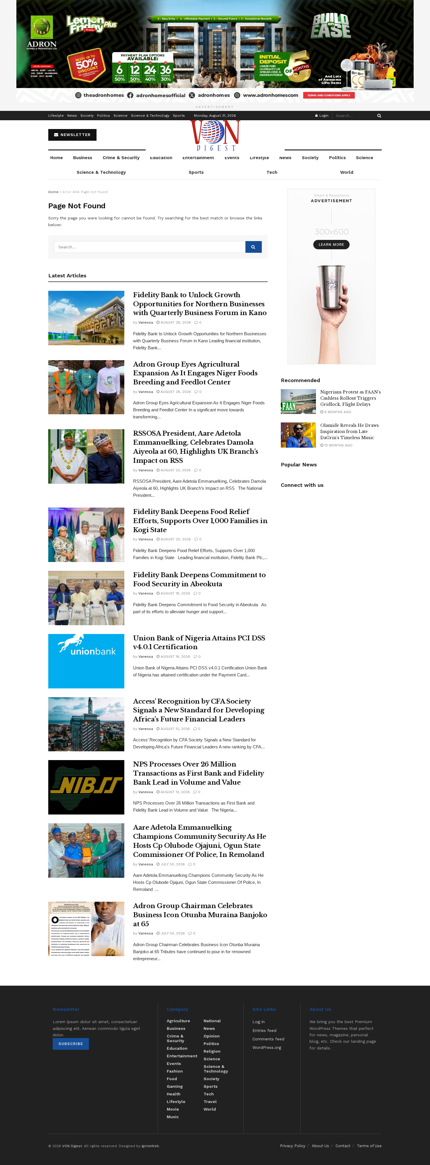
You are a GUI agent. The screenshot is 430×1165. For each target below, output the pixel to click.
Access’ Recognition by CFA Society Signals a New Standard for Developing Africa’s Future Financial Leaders (198, 710)
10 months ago (337, 445)
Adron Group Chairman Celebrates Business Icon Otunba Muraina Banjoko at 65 (200, 915)
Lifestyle (56, 116)
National (212, 1020)
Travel (210, 1101)
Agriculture (178, 1020)
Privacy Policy (292, 1146)
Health (173, 1094)
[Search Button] (378, 115)
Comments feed (268, 1039)
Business (82, 157)
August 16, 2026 (174, 656)
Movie (173, 1109)
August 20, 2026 (175, 539)
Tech (52, 125)
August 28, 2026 (175, 322)
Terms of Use (369, 1146)
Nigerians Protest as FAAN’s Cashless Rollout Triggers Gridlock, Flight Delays (350, 398)
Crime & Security (121, 157)
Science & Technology (150, 116)
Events (232, 157)
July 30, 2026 (172, 864)
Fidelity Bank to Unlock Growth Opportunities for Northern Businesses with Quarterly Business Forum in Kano (200, 304)
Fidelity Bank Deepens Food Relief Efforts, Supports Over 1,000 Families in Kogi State (200, 521)
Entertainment (198, 157)
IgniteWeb (150, 1146)
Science (120, 116)
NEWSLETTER (75, 135)
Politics (103, 116)
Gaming (175, 1086)
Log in (258, 1021)
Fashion (175, 1071)
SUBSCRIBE (71, 1044)
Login (323, 116)
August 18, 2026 (174, 593)
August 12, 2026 (174, 729)
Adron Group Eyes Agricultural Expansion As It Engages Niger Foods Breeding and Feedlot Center (195, 373)
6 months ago (337, 412)
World (65, 125)
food (172, 1078)
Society (87, 116)
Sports (179, 116)
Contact (343, 1146)
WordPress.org (266, 1047)
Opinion (212, 1036)
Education (161, 157)
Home (56, 157)
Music (173, 1116)
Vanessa (145, 322)
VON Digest (72, 1146)
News (72, 116)
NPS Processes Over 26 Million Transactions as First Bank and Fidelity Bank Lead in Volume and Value (198, 773)
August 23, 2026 (175, 470)
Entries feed (264, 1030)
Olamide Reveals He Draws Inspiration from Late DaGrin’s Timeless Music (349, 431)
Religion (212, 1051)
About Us (320, 1146)
